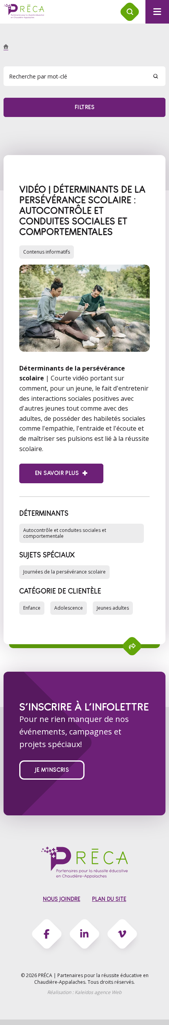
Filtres (84, 107)
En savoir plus (57, 473)
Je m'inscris (52, 770)
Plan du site (109, 899)
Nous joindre (61, 899)
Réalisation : (84, 992)
